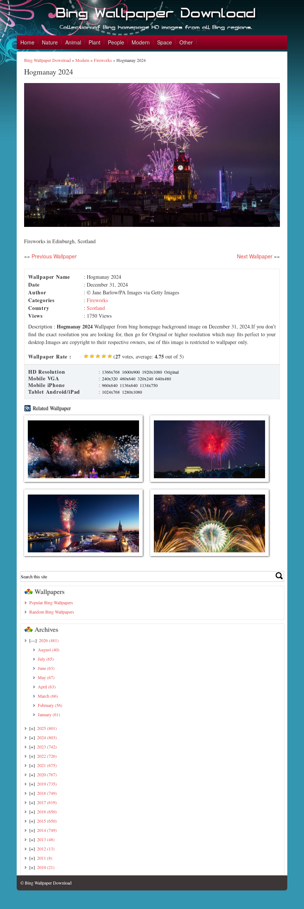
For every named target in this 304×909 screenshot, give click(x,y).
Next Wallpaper (254, 256)
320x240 (145, 378)
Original (171, 372)
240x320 (110, 378)
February (50, 705)
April (47, 687)
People (116, 42)
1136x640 (129, 385)
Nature (50, 42)
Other (186, 42)
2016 (47, 811)
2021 (47, 765)
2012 (45, 849)
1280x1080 (132, 392)
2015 (47, 821)
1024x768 (111, 392)
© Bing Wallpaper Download (46, 883)
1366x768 (111, 372)
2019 (47, 784)
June (46, 668)
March (48, 696)
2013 (45, 839)
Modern (141, 42)
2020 (47, 774)
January (49, 714)
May (46, 677)
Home (27, 42)
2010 (45, 867)
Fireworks (103, 60)
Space (164, 42)
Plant (94, 42)
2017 (47, 802)
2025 (47, 728)
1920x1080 (152, 372)
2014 (47, 830)
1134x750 (149, 385)
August (48, 649)
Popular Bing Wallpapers (51, 602)
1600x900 (131, 372)
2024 (47, 737)
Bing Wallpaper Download (47, 60)
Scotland (96, 307)
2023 (47, 747)
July (46, 659)
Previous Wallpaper (53, 256)
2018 (47, 793)
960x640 (110, 385)
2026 (49, 640)
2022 (47, 756)
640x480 (163, 378)
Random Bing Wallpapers (51, 612)
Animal (73, 42)
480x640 (127, 378)
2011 (44, 858)
